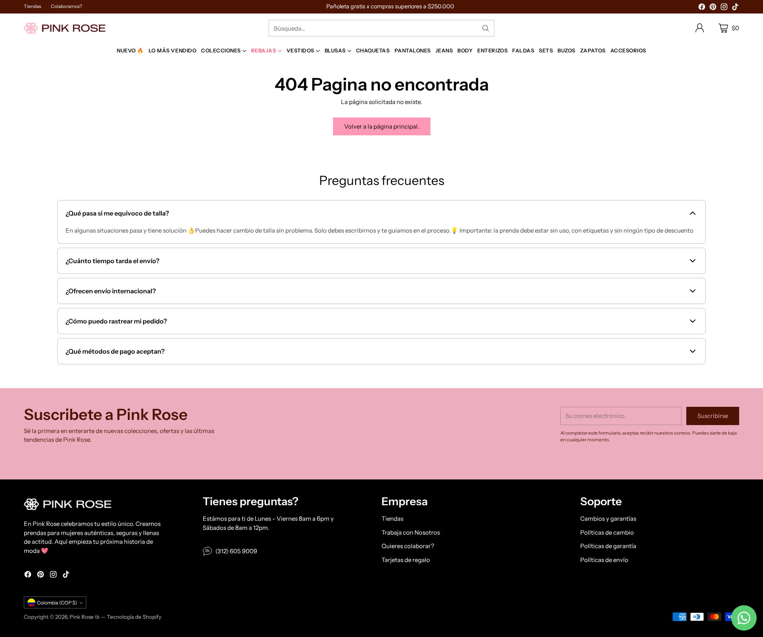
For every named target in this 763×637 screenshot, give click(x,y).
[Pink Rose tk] (64, 28)
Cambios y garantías (608, 518)
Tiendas (392, 518)
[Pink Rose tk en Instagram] (724, 8)
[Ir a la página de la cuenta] (699, 28)
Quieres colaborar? (408, 546)
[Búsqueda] (485, 28)
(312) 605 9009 (236, 551)
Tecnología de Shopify (134, 617)
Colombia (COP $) (57, 603)
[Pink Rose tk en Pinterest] (713, 8)
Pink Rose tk (85, 617)
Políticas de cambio (607, 532)
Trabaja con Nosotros (411, 532)
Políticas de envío (604, 560)
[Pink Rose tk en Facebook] (702, 8)
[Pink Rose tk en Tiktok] (735, 8)
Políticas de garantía (608, 546)
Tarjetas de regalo (406, 560)
